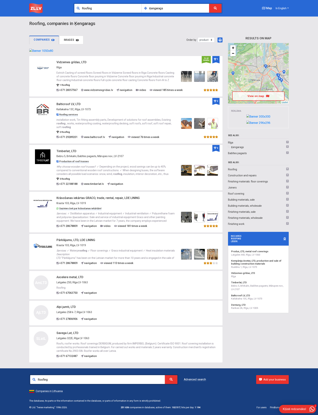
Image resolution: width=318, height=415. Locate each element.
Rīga (230, 142)
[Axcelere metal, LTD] (278, 75)
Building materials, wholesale (245, 205)
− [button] (233, 53)
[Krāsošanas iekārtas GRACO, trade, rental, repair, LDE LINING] (43, 203)
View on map (256, 96)
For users (261, 407)
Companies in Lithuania (49, 391)
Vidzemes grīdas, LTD (71, 62)
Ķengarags (237, 147)
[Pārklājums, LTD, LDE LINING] (43, 245)
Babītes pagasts (237, 153)
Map (268, 8)
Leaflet (285, 102)
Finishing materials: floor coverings (248, 181)
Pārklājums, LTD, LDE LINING (75, 240)
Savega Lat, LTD (67, 333)
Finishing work (236, 223)
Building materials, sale (241, 199)
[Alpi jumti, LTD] (279, 78)
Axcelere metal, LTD (69, 277)
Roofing (232, 169)
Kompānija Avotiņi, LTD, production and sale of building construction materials (256, 262)
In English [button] (281, 8)
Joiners (232, 187)
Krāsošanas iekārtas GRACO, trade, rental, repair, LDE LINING (98, 198)
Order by (191, 39)
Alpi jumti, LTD (66, 307)
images (71, 39)
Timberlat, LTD (66, 151)
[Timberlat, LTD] (43, 156)
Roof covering (236, 193)
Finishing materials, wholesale (245, 217)
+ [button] (233, 48)
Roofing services (68, 114)
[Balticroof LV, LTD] (43, 109)
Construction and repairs (242, 175)
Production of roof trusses (74, 161)
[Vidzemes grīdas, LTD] (43, 67)
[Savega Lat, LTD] (281, 80)
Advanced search (195, 379)
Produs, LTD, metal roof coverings (249, 251)
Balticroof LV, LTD (68, 104)
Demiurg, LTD (238, 304)
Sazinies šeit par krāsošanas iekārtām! (80, 208)
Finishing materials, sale (242, 211)
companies (43, 39)
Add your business (274, 379)
